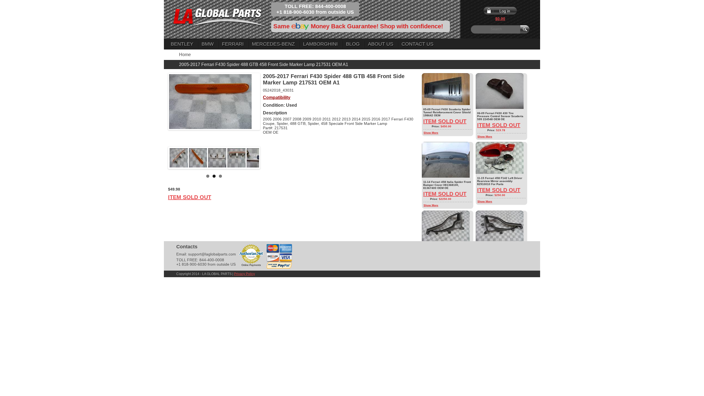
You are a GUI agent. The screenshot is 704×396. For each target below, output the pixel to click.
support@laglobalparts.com (212, 254)
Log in (504, 11)
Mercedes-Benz (273, 44)
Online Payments (251, 265)
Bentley (182, 44)
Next (267, 157)
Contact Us (417, 44)
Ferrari (233, 44)
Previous (160, 157)
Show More (431, 132)
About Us (380, 44)
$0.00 (500, 18)
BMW (208, 44)
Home (185, 54)
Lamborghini (320, 44)
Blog (353, 44)
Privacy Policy (244, 274)
